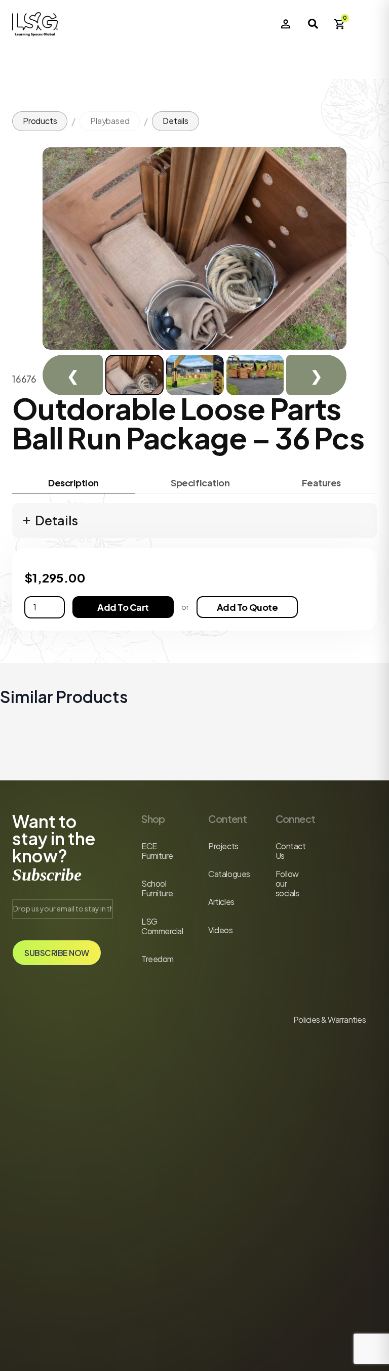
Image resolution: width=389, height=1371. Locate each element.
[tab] (73, 483)
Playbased (109, 120)
